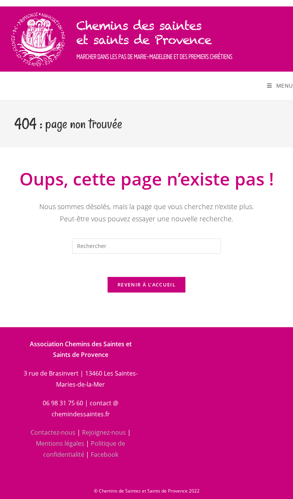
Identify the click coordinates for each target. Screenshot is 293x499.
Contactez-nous (53, 432)
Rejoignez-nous (104, 432)
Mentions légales (60, 443)
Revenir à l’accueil (146, 284)
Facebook (104, 454)
